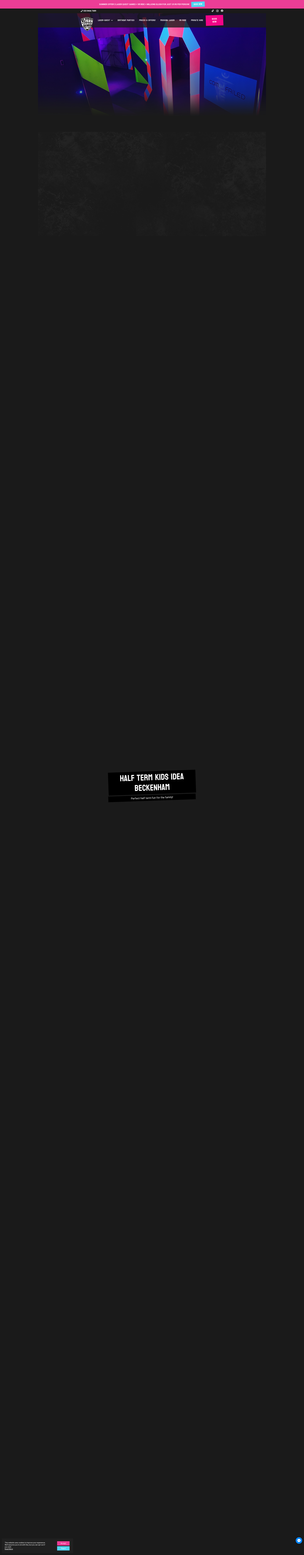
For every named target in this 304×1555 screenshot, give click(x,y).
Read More (9, 1549)
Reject (63, 1548)
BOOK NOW (198, 4)
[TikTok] (213, 11)
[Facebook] (222, 11)
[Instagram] (217, 11)
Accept (63, 1543)
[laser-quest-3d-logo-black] (87, 24)
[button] (111, 20)
